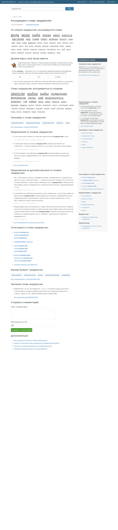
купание (22, 108)
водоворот (47, 105)
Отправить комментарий (21, 330)
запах (20, 246)
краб (63, 49)
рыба (36, 35)
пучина (31, 105)
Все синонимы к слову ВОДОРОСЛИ (24, 127)
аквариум (32, 43)
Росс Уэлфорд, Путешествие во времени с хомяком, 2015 (29, 140)
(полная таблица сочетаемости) (25, 264)
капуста (67, 35)
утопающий (63, 105)
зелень (39, 43)
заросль (55, 101)
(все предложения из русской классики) (29, 222)
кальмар (39, 108)
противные (51, 49)
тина (70, 39)
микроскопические (52, 275)
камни (13, 53)
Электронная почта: (19, 322)
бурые (20, 238)
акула (68, 49)
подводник (59, 94)
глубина (26, 49)
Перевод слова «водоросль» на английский (30, 349)
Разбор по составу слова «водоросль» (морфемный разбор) (36, 343)
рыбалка (68, 108)
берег (62, 46)
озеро (44, 39)
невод (48, 101)
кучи (20, 251)
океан (46, 35)
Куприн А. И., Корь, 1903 (20, 219)
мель (40, 101)
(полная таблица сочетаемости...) (93, 189)
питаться (22, 261)
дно (28, 39)
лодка (13, 112)
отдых (13, 49)
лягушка (38, 46)
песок (46, 43)
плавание (26, 112)
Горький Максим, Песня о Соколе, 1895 (24, 190)
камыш (68, 46)
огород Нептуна (48, 123)
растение (18, 39)
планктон (42, 49)
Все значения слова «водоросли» (89, 75)
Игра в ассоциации (97, 2)
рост (71, 43)
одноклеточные (30, 275)
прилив (14, 108)
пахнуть (22, 255)
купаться (33, 49)
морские (52, 43)
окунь (32, 98)
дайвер (33, 101)
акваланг (16, 101)
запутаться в (23, 258)
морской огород (17, 123)
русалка (43, 53)
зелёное (65, 43)
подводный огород (33, 123)
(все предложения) (21, 165)
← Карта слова (16, 17)
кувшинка (51, 53)
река (56, 35)
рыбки (32, 93)
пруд (19, 42)
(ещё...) (84, 210)
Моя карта (111, 2)
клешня (47, 108)
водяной (20, 53)
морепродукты (54, 97)
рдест (68, 123)
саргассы (60, 123)
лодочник (41, 112)
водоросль (18, 98)
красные (36, 53)
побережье (30, 108)
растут (21, 46)
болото (63, 39)
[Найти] (69, 8)
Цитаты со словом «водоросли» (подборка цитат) (33, 346)
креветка (23, 105)
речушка (14, 105)
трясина (38, 105)
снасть (54, 105)
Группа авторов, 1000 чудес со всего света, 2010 (27, 161)
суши (24, 43)
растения (60, 108)
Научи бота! (82, 2)
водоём (14, 46)
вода (15, 34)
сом (25, 101)
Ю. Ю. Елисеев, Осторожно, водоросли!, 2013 (26, 149)
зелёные (53, 39)
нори (58, 53)
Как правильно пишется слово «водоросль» (30, 340)
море (25, 35)
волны (19, 112)
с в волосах (23, 242)
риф (40, 98)
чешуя (33, 112)
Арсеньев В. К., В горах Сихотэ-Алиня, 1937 (25, 203)
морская (45, 46)
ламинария (54, 46)
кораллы (28, 53)
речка (31, 46)
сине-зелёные (16, 275)
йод (26, 46)
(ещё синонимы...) (87, 147)
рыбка (63, 101)
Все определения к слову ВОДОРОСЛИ (25, 279)
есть (58, 49)
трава (35, 39)
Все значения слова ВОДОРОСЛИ (26, 297)
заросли (18, 93)
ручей (53, 108)
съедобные (66, 275)
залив (71, 105)
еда (13, 42)
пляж (59, 43)
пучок (21, 248)
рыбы (44, 93)
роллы (19, 49)
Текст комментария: (19, 307)
